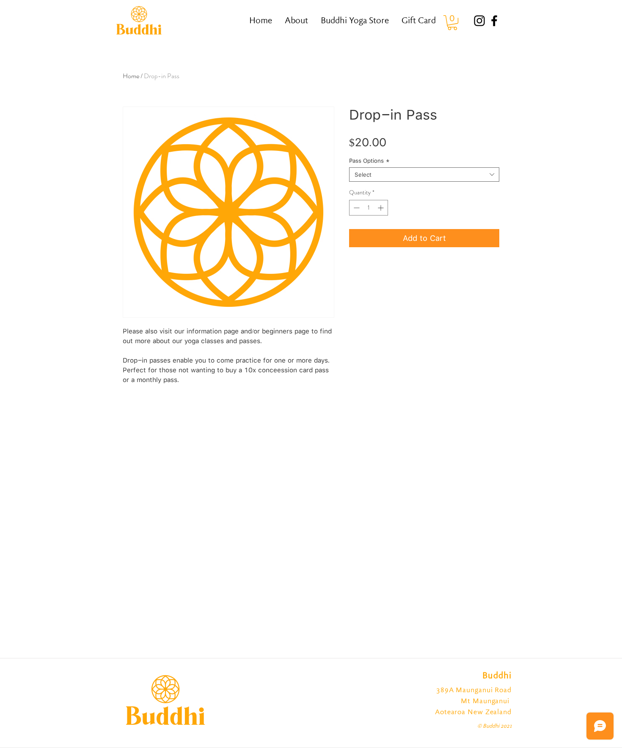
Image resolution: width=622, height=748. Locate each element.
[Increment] (381, 207)
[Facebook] (494, 21)
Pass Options (369, 160)
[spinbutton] (368, 207)
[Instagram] (479, 21)
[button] (452, 22)
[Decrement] (355, 207)
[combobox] (424, 174)
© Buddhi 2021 (494, 726)
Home (131, 76)
